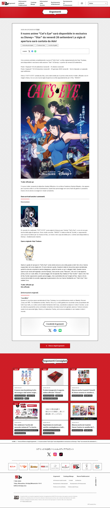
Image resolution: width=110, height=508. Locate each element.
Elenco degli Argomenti (56, 346)
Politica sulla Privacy (73, 487)
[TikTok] (61, 454)
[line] (35, 51)
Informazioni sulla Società (44, 3)
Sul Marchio (78, 480)
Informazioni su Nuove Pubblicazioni (22, 3)
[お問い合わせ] (82, 3)
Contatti (71, 480)
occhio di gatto (53, 45)
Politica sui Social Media (59, 487)
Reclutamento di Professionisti (67, 3)
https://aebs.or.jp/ (27, 501)
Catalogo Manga (33, 3)
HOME (14, 441)
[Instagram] (55, 454)
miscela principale (28, 45)
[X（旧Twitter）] (49, 454)
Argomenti (11, 3)
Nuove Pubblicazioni (83, 476)
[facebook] (32, 51)
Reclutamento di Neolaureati (55, 3)
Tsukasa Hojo (41, 45)
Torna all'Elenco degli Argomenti (27, 441)
